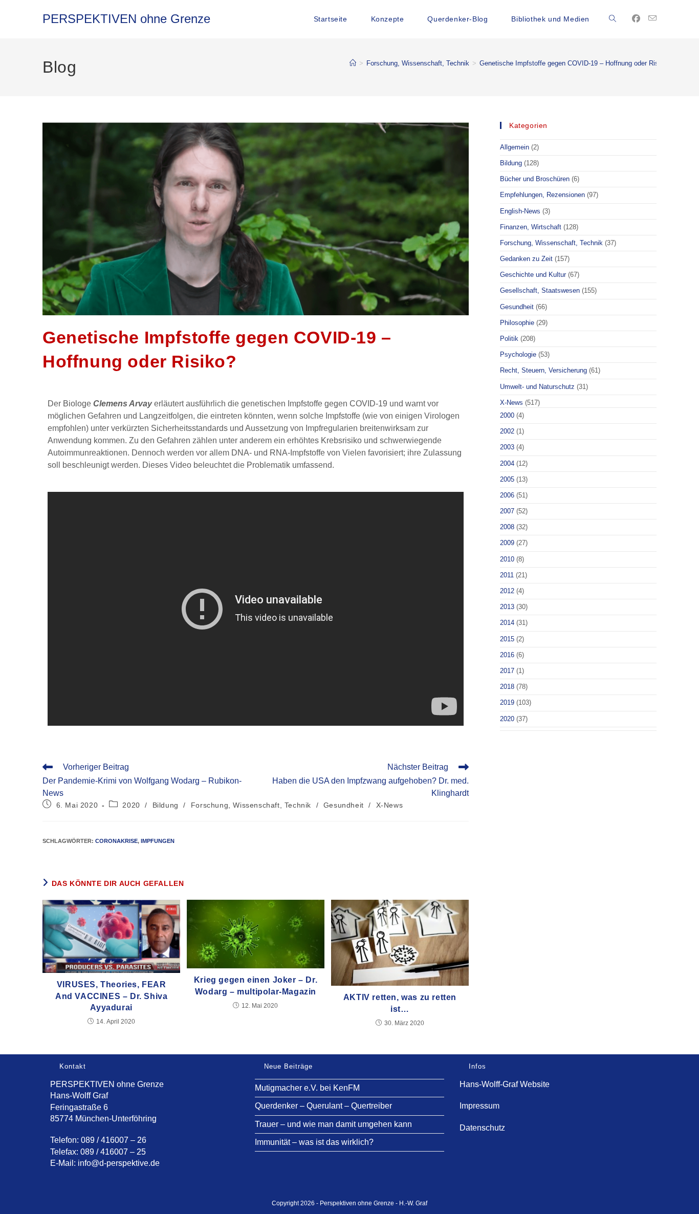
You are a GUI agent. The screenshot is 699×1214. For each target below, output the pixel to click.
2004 (507, 463)
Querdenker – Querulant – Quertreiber (323, 1105)
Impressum (479, 1105)
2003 (507, 447)
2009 (507, 543)
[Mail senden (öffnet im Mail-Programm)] (652, 18)
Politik (509, 338)
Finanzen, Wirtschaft (530, 227)
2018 (507, 686)
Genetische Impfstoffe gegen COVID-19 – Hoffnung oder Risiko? (575, 63)
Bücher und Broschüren (535, 179)
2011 (507, 575)
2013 (507, 607)
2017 (507, 671)
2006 (507, 495)
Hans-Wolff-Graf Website (505, 1084)
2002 (507, 431)
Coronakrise (116, 841)
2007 (507, 511)
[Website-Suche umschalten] (612, 19)
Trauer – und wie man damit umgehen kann (333, 1124)
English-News (520, 211)
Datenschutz (482, 1127)
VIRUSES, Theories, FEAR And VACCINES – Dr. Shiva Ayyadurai (111, 996)
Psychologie (518, 354)
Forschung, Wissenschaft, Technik (251, 805)
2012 (507, 591)
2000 (507, 415)
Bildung (165, 805)
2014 (507, 622)
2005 (507, 479)
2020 (131, 805)
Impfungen (157, 841)
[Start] (353, 63)
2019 (507, 702)
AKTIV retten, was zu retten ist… (399, 1003)
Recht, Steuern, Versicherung (543, 370)
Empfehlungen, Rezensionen (542, 195)
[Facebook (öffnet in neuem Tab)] (636, 18)
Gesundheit (343, 805)
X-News (389, 805)
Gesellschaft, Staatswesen (540, 290)
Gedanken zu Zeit (526, 259)
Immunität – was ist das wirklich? (314, 1142)
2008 (507, 527)
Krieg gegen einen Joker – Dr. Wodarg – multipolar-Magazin (255, 985)
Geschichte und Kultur (533, 274)
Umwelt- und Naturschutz (537, 387)
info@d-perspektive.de (119, 1163)
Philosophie (517, 323)
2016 (507, 655)
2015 (507, 639)
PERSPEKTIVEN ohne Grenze (126, 19)
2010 (507, 559)
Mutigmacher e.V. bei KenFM (307, 1087)
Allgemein (514, 147)
